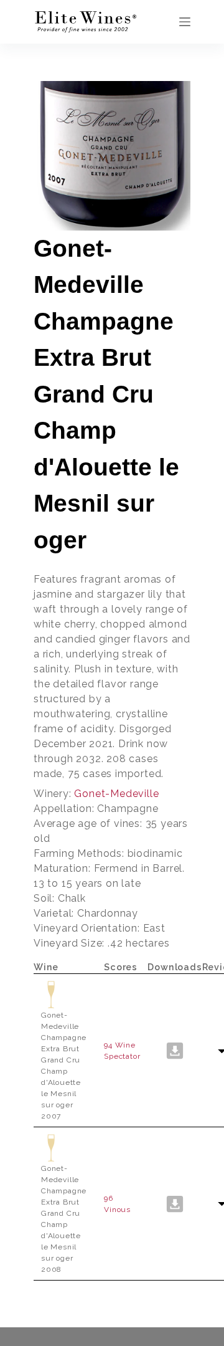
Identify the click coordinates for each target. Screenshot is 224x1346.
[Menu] (184, 21)
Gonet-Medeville (116, 793)
